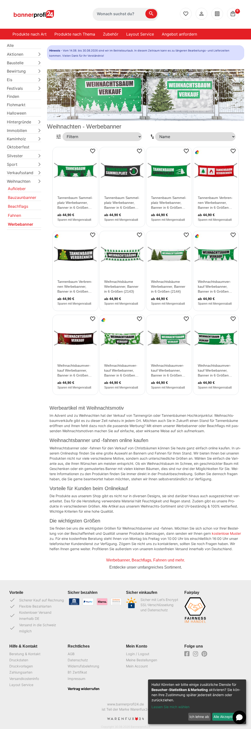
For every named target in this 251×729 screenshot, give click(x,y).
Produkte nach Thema (74, 34)
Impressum (76, 679)
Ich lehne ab (199, 717)
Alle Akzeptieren (226, 717)
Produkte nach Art (30, 34)
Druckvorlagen (21, 666)
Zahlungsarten (20, 672)
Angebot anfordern (179, 34)
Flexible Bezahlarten (30, 606)
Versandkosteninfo (24, 679)
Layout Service (140, 34)
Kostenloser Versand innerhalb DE (30, 615)
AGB (71, 654)
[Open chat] (239, 717)
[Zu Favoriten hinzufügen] (93, 151)
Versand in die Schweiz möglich (32, 628)
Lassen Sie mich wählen (170, 707)
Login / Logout (137, 654)
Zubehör (110, 34)
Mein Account (137, 666)
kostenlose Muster (226, 533)
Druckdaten (18, 660)
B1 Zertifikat (77, 672)
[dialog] (197, 701)
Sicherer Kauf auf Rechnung (36, 600)
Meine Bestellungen (141, 660)
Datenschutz (78, 660)
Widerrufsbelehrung (83, 666)
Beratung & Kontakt (24, 654)
